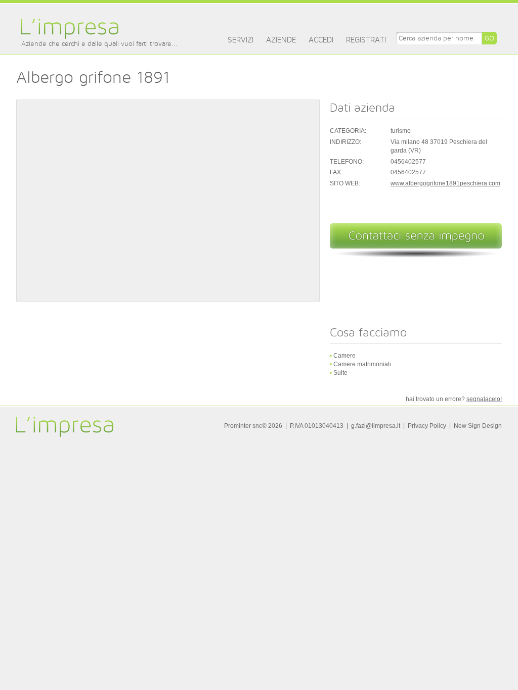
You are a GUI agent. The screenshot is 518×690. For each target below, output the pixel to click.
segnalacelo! (484, 399)
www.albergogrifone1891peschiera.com (445, 183)
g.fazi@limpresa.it (375, 425)
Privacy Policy (427, 425)
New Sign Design (478, 425)
